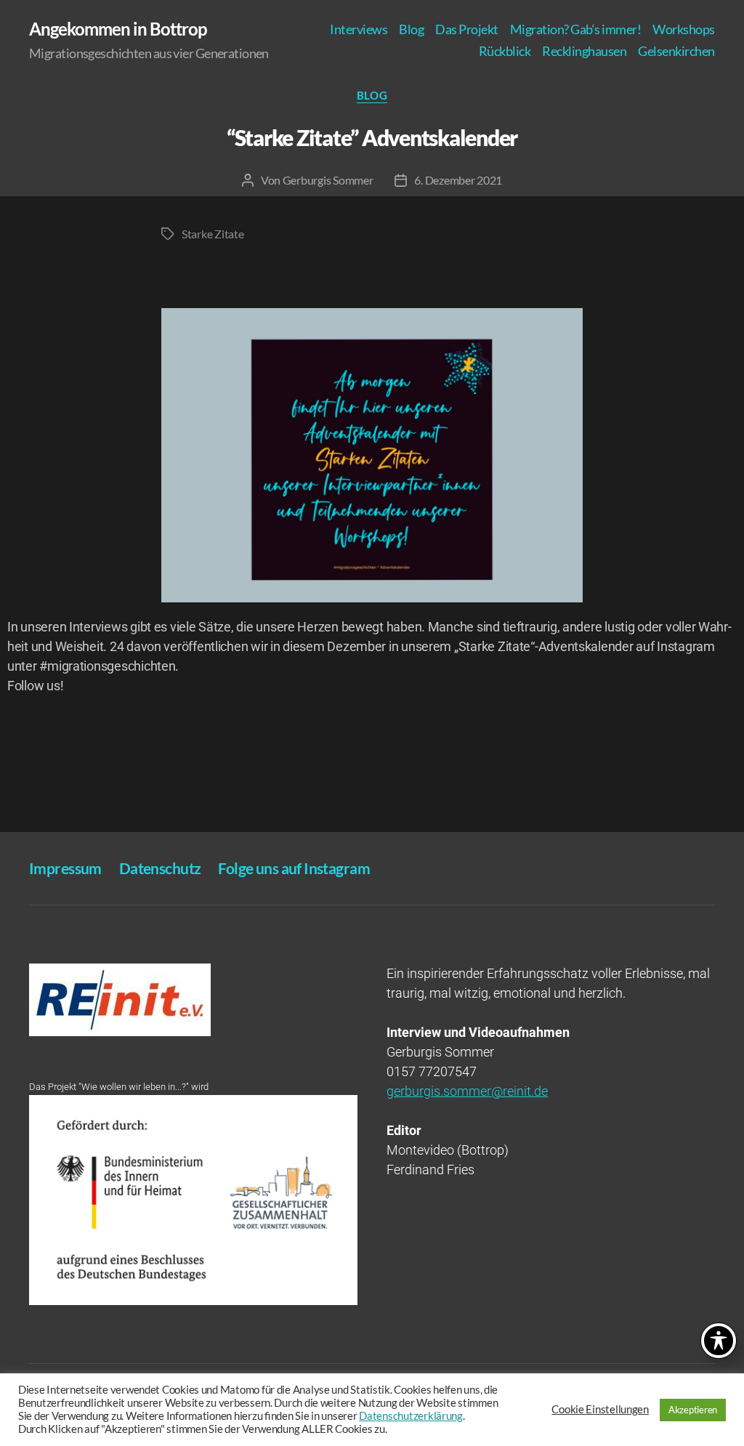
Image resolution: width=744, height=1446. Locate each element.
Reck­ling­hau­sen (584, 51)
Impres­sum (65, 868)
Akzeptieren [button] (692, 1409)
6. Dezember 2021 (458, 180)
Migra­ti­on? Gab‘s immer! (576, 29)
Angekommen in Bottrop (118, 29)
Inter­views (358, 29)
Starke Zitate (213, 234)
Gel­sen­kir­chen (676, 51)
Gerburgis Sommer (328, 180)
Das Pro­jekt (466, 29)
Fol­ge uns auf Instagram (294, 868)
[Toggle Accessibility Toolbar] (718, 1340)
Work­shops (683, 29)
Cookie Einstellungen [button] (600, 1409)
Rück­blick (505, 51)
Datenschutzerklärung (411, 1416)
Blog (411, 29)
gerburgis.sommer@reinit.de (467, 1091)
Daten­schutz (160, 868)
